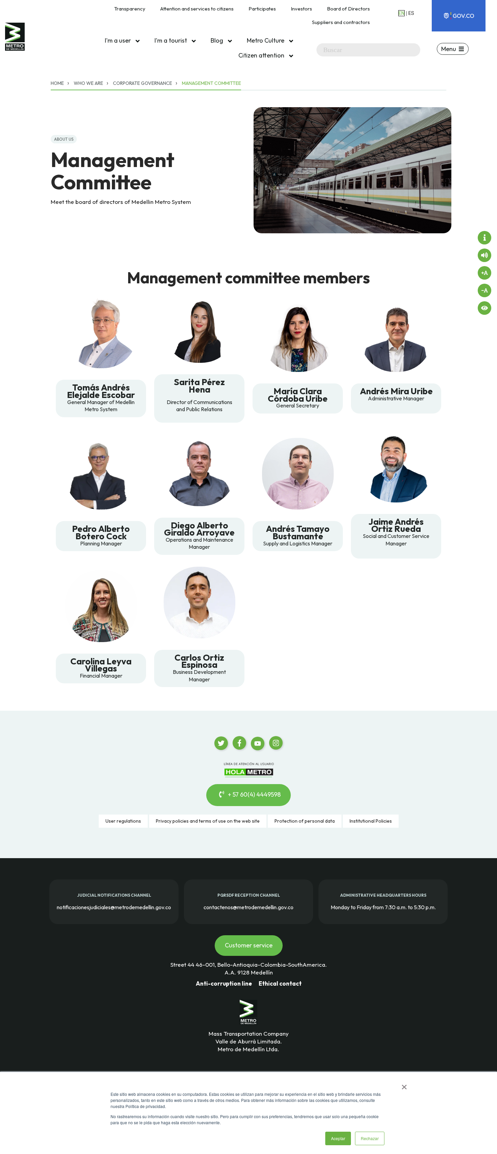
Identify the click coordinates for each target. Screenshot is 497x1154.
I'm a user (118, 40)
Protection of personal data (305, 821)
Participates (262, 8)
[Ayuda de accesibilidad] (484, 237)
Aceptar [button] (338, 1138)
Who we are (88, 83)
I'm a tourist (171, 40)
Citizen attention (262, 55)
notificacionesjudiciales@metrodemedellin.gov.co (114, 907)
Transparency (129, 8)
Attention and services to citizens (197, 8)
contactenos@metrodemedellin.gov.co (248, 907)
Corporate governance (142, 83)
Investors (301, 8)
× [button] (404, 1085)
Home (57, 83)
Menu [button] (448, 49)
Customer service (249, 945)
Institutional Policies (371, 821)
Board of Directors (348, 8)
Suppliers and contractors (341, 22)
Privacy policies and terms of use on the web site (208, 821)
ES (411, 13)
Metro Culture (266, 40)
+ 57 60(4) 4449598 (254, 794)
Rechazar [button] (370, 1138)
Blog (217, 40)
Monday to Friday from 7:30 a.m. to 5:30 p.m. (383, 907)
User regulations (123, 821)
